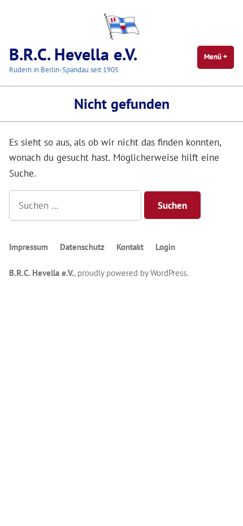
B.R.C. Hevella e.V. (73, 54)
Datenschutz (82, 247)
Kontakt (130, 247)
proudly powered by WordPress (131, 273)
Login (165, 247)
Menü (219, 57)
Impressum (28, 247)
